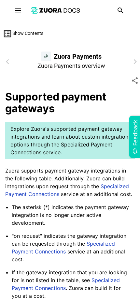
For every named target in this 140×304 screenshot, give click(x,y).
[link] (55, 10)
